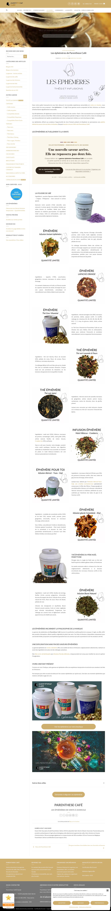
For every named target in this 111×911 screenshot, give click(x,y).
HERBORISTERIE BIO (12, 150)
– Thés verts (9, 130)
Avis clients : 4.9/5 (87, 875)
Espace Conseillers (88, 10)
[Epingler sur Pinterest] (70, 815)
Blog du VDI (9, 67)
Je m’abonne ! (47, 896)
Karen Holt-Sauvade (76, 58)
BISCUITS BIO (10, 160)
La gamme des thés (11, 83)
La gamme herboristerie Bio (14, 87)
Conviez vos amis (38, 10)
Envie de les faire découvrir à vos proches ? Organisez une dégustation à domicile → (83, 170)
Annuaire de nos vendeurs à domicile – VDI (19, 902)
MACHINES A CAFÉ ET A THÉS (15, 173)
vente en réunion (95, 105)
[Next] (106, 29)
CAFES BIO (9, 103)
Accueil (19, 10)
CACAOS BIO (10, 154)
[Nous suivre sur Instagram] (72, 3)
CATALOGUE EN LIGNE (13, 179)
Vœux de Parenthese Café (43, 847)
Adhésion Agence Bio (88, 871)
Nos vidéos (20, 240)
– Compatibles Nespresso (13, 117)
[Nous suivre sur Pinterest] (78, 3)
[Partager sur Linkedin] (73, 815)
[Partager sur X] (64, 815)
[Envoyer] (25, 56)
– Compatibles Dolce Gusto (14, 120)
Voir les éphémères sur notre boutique (68, 727)
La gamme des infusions (13, 80)
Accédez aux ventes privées (14, 219)
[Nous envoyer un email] (75, 3)
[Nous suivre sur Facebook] (69, 3)
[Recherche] (6, 10)
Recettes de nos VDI (12, 90)
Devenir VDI (27, 10)
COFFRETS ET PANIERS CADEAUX (13, 168)
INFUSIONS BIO (11, 147)
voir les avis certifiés (79, 177)
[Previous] (4, 29)
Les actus (77, 10)
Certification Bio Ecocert (89, 867)
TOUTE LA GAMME (12, 100)
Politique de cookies (73, 907)
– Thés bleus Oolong (12, 137)
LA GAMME (50, 10)
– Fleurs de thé (10, 144)
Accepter (61, 903)
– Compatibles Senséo (12, 114)
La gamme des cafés (12, 76)
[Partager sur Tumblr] (76, 815)
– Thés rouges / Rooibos (13, 140)
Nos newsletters (11, 240)
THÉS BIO (9, 124)
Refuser (81, 903)
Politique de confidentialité (85, 907)
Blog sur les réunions (12, 70)
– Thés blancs (10, 134)
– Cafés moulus (10, 107)
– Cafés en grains (11, 110)
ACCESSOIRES (10, 176)
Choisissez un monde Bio (38, 874)
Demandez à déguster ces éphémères (68, 794)
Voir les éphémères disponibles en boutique (49, 170)
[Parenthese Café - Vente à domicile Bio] (15, 4)
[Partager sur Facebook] (60, 815)
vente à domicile (52, 647)
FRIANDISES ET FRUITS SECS (15, 164)
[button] (107, 890)
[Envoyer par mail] (67, 815)
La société (68, 10)
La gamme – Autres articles (14, 73)
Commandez (59, 10)
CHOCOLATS (10, 157)
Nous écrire (30, 898)
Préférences (99, 903)
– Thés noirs (9, 127)
